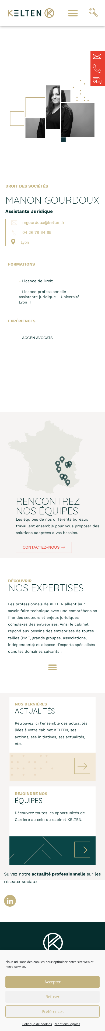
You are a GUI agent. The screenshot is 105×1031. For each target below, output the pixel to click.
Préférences (53, 1011)
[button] (73, 13)
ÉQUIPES (29, 800)
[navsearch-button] (93, 13)
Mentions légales (67, 1024)
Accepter (52, 981)
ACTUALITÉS (35, 711)
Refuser (53, 996)
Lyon (25, 242)
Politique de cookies (37, 1024)
